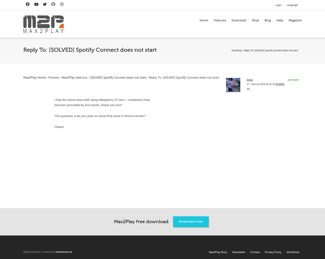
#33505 (280, 84)
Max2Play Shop (218, 252)
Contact (255, 252)
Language (292, 5)
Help (279, 20)
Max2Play (236, 50)
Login (279, 5)
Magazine (295, 20)
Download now (191, 222)
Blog (268, 20)
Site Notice (292, 252)
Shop (255, 20)
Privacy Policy (273, 252)
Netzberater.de (64, 252)
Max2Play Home (34, 77)
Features (220, 20)
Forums (53, 77)
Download (238, 20)
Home (204, 20)
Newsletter (238, 252)
